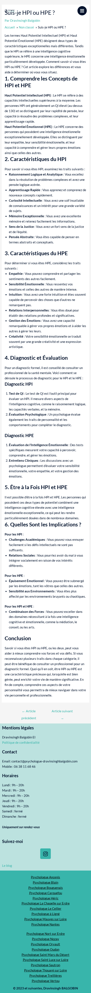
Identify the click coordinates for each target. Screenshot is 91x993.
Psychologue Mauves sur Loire (45, 919)
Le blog (7, 865)
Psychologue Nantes (45, 924)
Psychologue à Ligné (46, 914)
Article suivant (62, 712)
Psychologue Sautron (45, 965)
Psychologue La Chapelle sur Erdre (46, 903)
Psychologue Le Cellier (45, 908)
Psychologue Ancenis (45, 877)
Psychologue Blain (45, 882)
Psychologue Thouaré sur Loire (45, 970)
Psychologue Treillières (45, 975)
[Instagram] (45, 853)
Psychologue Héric (45, 898)
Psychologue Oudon (45, 949)
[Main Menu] (82, 10)
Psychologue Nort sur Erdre (45, 933)
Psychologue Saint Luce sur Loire (45, 960)
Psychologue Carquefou (45, 893)
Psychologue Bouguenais (45, 888)
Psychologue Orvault (45, 944)
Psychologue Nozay (45, 939)
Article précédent (28, 712)
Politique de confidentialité (21, 742)
